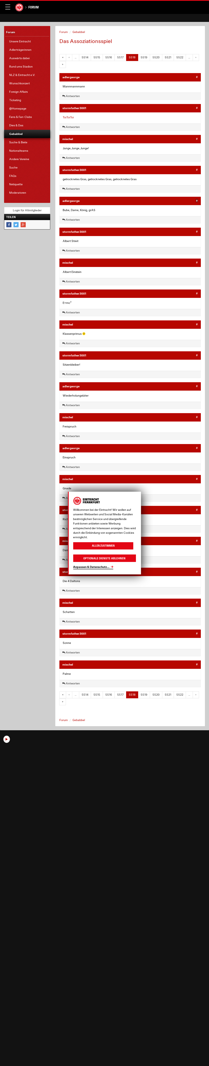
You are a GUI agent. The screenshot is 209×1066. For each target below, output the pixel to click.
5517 (120, 57)
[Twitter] (16, 224)
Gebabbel (78, 32)
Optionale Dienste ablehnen (104, 558)
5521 (168, 57)
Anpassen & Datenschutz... (91, 567)
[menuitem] (27, 41)
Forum (33, 7)
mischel (67, 139)
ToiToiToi (68, 117)
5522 (179, 57)
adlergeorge (71, 77)
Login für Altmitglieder (27, 210)
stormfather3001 (74, 108)
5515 (96, 57)
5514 (85, 57)
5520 (156, 57)
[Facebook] (8, 224)
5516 (108, 57)
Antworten (72, 96)
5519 (144, 57)
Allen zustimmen (103, 545)
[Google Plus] (23, 224)
